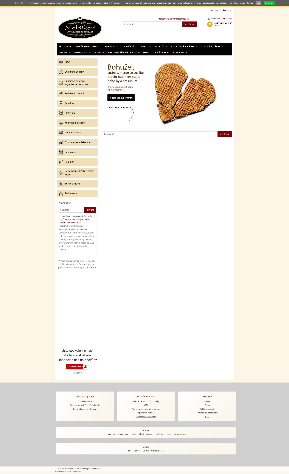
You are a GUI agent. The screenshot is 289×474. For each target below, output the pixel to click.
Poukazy (99, 52)
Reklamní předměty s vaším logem (128, 52)
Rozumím (269, 3)
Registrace (227, 18)
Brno (129, 451)
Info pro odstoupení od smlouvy (84, 409)
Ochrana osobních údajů (146, 417)
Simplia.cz (76, 472)
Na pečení (128, 46)
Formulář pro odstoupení (207, 413)
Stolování (70, 113)
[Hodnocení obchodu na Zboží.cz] (77, 366)
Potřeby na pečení (74, 93)
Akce (68, 46)
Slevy (67, 62)
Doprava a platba (85, 401)
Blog (207, 417)
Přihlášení (215, 18)
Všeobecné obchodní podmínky (146, 401)
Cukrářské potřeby (86, 46)
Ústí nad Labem (179, 434)
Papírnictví (80, 52)
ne (259, 3)
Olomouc (155, 451)
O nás (207, 405)
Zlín (163, 451)
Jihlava (146, 451)
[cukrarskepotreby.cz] (80, 27)
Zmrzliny (146, 46)
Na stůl (159, 46)
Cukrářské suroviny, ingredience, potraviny (76, 83)
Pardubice (159, 434)
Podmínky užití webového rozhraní (146, 409)
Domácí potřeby (210, 46)
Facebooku (90, 267)
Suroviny (110, 46)
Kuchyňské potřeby (182, 46)
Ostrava (137, 451)
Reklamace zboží (207, 409)
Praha (108, 434)
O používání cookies (145, 413)
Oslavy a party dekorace (77, 142)
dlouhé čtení (196, 3)
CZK (212, 10)
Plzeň (168, 434)
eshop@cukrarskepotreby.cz (175, 19)
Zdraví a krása (160, 52)
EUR (217, 10)
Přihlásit (90, 210)
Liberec (149, 434)
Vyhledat (189, 24)
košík (223, 24)
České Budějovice (120, 434)
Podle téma (180, 52)
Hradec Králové (137, 434)
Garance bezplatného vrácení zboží (84, 405)
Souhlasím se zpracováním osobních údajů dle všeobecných (77, 219)
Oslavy (63, 52)
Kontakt (207, 401)
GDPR (146, 405)
